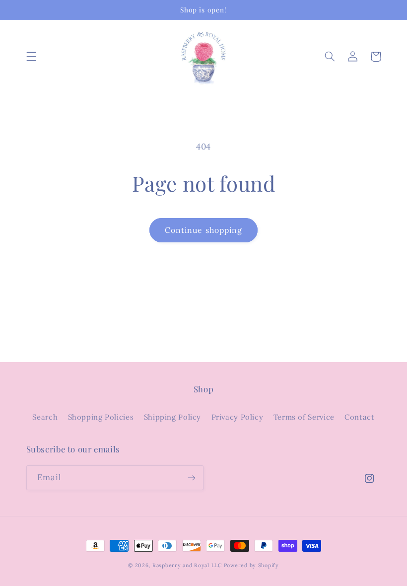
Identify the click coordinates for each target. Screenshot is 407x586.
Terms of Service (304, 417)
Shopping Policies (101, 417)
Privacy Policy (237, 417)
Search (45, 417)
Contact (359, 417)
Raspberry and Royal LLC (187, 565)
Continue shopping (203, 230)
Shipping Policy (172, 417)
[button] (31, 56)
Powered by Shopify (251, 565)
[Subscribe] (191, 477)
